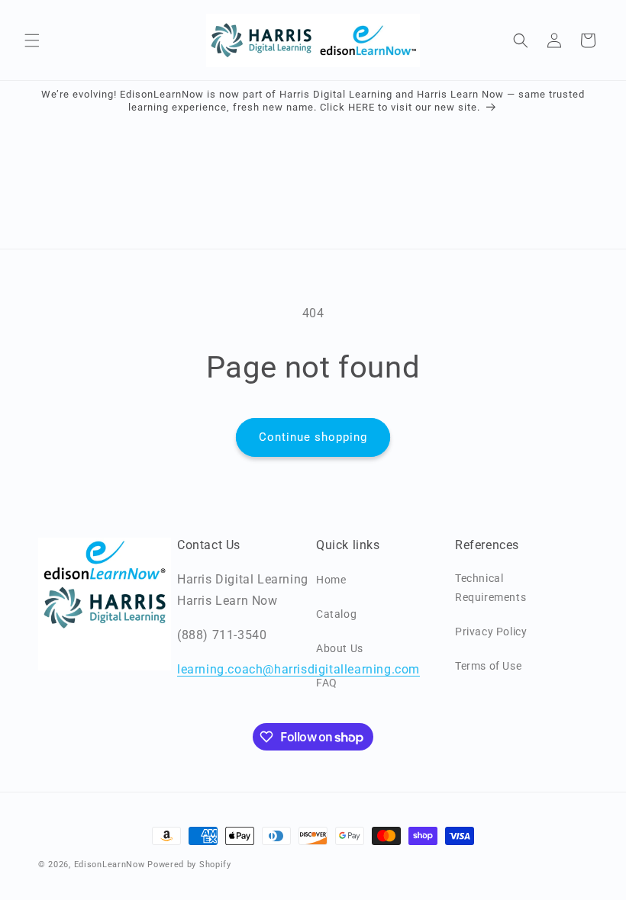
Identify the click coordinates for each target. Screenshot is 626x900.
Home (331, 580)
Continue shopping (313, 437)
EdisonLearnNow (109, 864)
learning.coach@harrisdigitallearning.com (298, 669)
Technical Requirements (490, 587)
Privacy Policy (491, 631)
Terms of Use (488, 666)
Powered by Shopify (189, 864)
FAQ (326, 683)
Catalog (336, 614)
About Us (339, 648)
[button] (32, 40)
